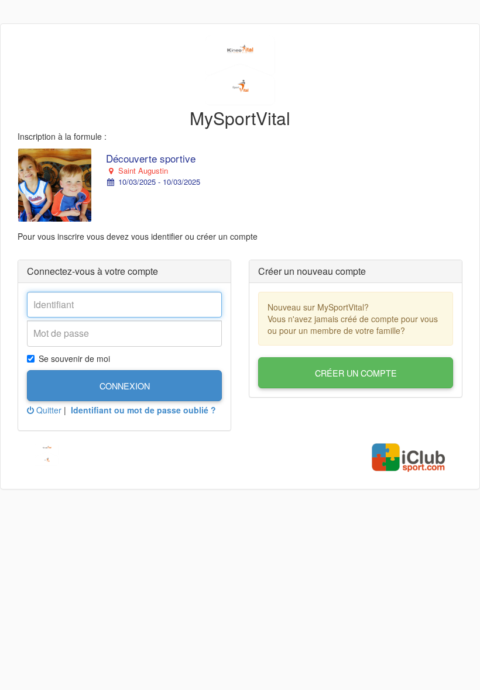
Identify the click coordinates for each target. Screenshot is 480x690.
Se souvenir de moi (74, 358)
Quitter (47, 410)
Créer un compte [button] (356, 373)
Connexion (125, 386)
